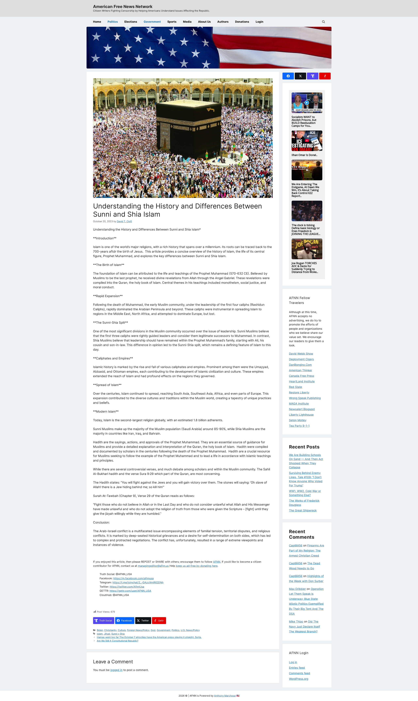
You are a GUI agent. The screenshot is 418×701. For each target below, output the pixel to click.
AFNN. (217, 561)
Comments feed (299, 673)
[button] (323, 21)
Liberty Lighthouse (301, 414)
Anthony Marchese (225, 695)
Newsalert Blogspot (302, 409)
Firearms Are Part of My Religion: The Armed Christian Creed (306, 550)
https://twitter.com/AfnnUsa (127, 586)
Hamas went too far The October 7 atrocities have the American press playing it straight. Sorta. (149, 637)
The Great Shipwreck (303, 510)
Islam (100, 633)
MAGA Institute (299, 403)
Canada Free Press (301, 375)
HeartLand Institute (302, 381)
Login (259, 21)
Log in (293, 662)
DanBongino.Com (300, 364)
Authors (223, 21)
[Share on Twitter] (300, 76)
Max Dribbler (297, 589)
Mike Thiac (296, 621)
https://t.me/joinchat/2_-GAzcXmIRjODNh (138, 582)
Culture (122, 630)
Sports (172, 21)
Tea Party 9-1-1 (299, 425)
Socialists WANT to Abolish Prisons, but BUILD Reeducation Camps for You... (304, 121)
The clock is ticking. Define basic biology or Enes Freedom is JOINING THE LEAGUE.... (306, 229)
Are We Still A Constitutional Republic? (117, 640)
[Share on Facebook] (288, 76)
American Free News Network (123, 6)
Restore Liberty (299, 392)
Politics (113, 21)
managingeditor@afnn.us (153, 565)
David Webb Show (301, 353)
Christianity (110, 630)
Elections (130, 21)
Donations (242, 21)
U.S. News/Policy (190, 630)
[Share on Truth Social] (312, 76)
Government (152, 21)
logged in (116, 670)
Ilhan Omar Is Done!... (304, 155)
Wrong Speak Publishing (305, 398)
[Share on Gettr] (325, 76)
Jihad (107, 633)
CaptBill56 (295, 545)
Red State (295, 387)
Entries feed (297, 667)
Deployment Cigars (301, 359)
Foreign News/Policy (138, 630)
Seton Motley (297, 420)
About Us (204, 21)
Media (187, 21)
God (153, 630)
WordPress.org (298, 678)
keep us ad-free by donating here (196, 565)
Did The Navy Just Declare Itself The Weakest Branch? (304, 626)
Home (97, 21)
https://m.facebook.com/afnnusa (133, 578)
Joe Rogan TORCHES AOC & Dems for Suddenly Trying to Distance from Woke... (305, 267)
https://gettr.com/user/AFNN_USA (130, 590)
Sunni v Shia (118, 633)
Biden (100, 630)
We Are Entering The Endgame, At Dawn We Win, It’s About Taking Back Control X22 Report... (305, 190)
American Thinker (300, 370)
